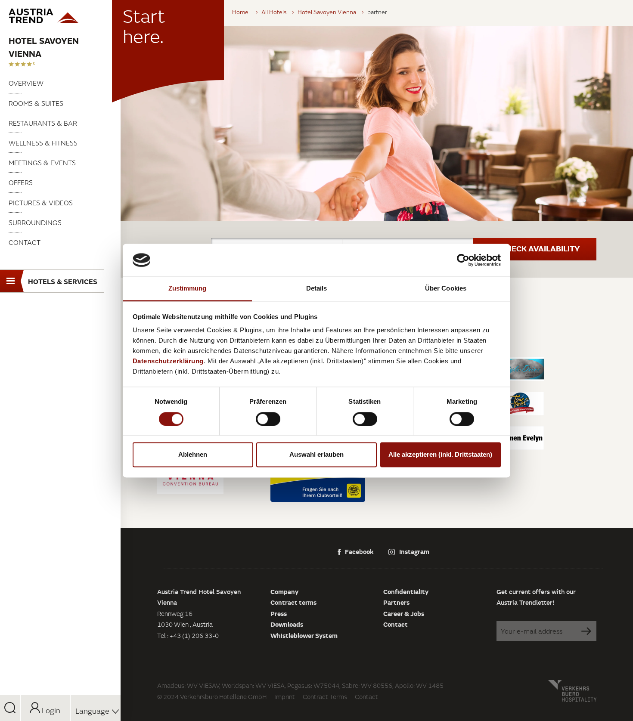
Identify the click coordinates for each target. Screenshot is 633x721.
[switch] (268, 419)
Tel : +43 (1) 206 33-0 (188, 635)
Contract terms (293, 602)
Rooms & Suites (36, 103)
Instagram (414, 551)
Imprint (284, 697)
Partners (396, 602)
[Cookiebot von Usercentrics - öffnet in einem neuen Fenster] (463, 260)
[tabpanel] (377, 123)
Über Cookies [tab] (445, 288)
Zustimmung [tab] (187, 288)
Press (278, 613)
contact (24, 242)
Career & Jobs (403, 613)
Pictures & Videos (41, 202)
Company (284, 591)
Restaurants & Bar (43, 123)
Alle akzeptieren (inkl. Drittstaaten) (440, 454)
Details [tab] (316, 288)
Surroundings (35, 222)
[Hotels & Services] (60, 16)
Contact (395, 624)
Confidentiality (405, 591)
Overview (26, 83)
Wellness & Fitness (43, 143)
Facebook (359, 551)
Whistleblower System (304, 635)
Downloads (286, 624)
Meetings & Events (42, 162)
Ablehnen (192, 454)
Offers (21, 182)
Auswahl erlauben (316, 454)
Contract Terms (325, 697)
